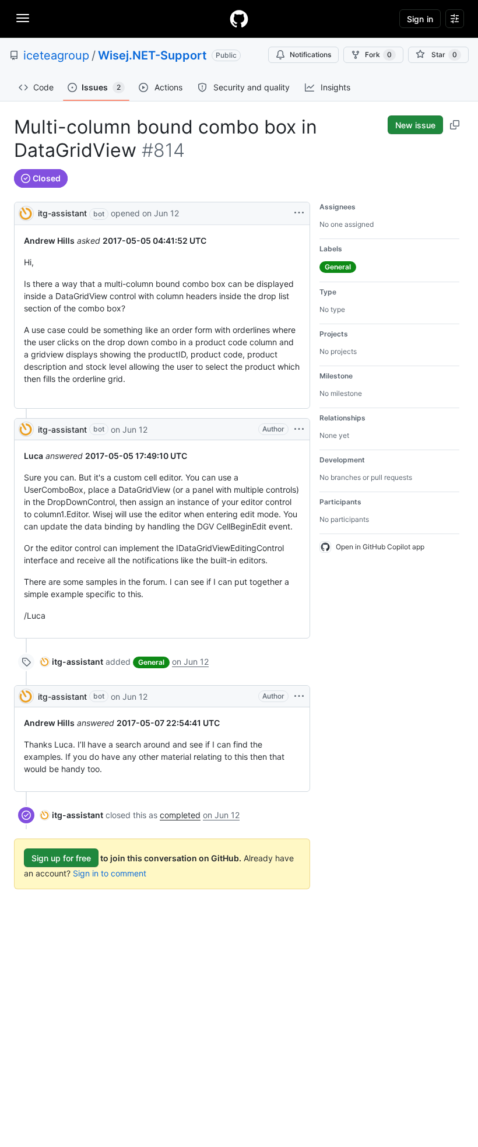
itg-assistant (62, 213)
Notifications (310, 54)
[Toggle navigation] (22, 18)
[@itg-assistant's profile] (26, 213)
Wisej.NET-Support (152, 55)
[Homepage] (239, 18)
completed (180, 815)
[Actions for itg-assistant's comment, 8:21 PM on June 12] (299, 429)
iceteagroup (56, 55)
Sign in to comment (109, 873)
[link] (71, 661)
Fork (378, 54)
